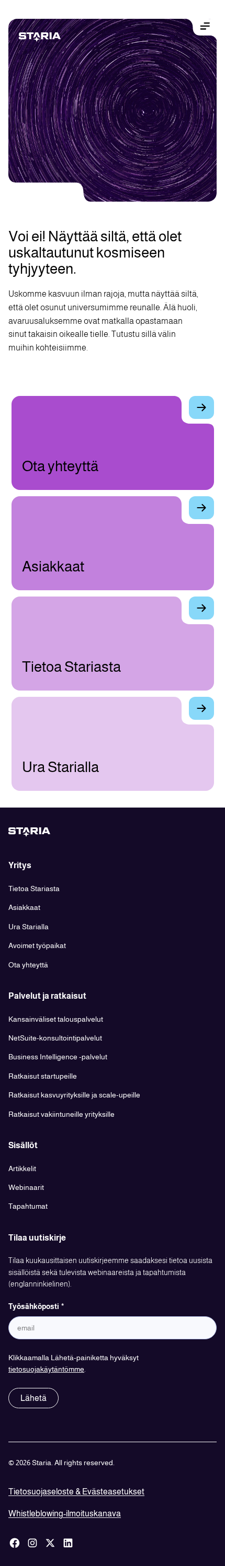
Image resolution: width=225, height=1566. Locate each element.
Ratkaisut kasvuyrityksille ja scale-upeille (74, 1095)
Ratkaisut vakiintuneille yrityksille (61, 1114)
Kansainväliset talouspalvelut (55, 1019)
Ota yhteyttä (28, 965)
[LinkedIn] (68, 1543)
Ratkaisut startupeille (42, 1076)
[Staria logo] (48, 37)
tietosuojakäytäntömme (46, 1369)
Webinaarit (26, 1187)
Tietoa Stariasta (34, 888)
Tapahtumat (28, 1206)
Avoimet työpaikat (37, 945)
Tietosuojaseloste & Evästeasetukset (76, 1491)
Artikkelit (22, 1168)
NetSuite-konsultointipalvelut (55, 1038)
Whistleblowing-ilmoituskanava (64, 1513)
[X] (50, 1543)
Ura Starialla (28, 926)
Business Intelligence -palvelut (57, 1057)
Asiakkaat (24, 907)
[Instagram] (32, 1543)
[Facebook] (14, 1543)
